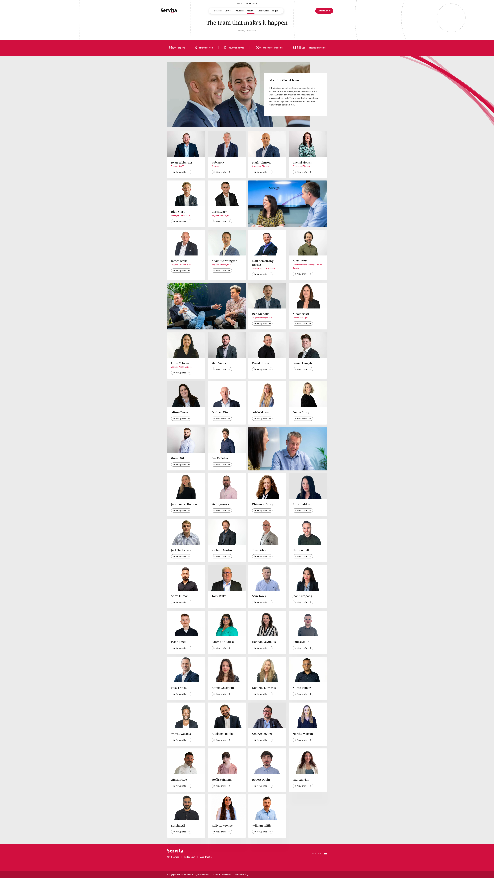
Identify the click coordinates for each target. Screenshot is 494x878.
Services (218, 11)
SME (239, 3)
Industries (240, 11)
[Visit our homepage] (169, 10)
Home (241, 30)
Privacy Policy (241, 874)
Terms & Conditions (222, 874)
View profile (181, 172)
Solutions (228, 11)
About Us (250, 11)
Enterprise (251, 3)
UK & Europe (173, 857)
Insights (275, 11)
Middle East (189, 857)
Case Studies (263, 11)
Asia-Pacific (206, 857)
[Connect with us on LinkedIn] (325, 853)
